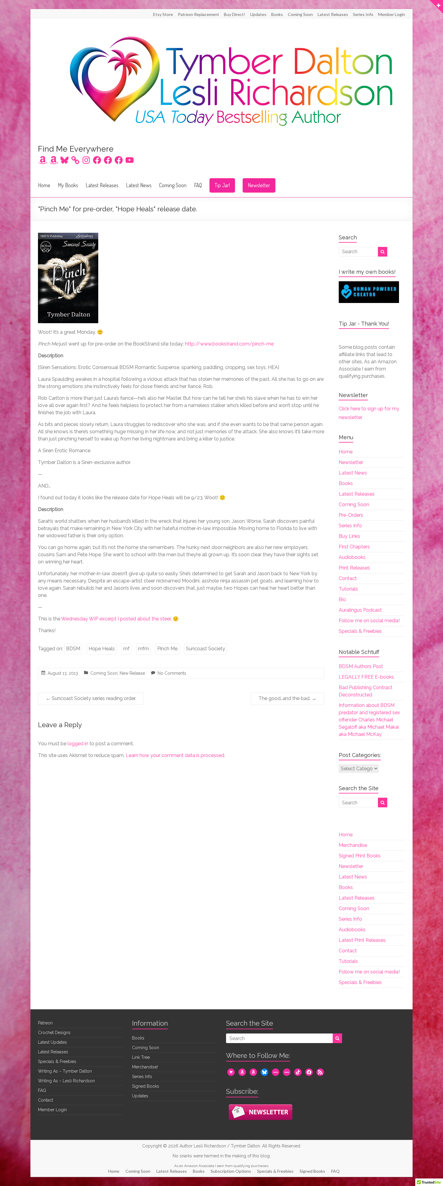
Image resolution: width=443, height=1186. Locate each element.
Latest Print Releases (362, 940)
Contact (348, 578)
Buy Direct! (234, 14)
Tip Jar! (222, 185)
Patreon (45, 1022)
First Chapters (354, 547)
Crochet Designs (54, 1032)
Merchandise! (145, 1067)
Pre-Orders (351, 515)
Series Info (363, 14)
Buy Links (349, 536)
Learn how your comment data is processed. (175, 755)
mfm (143, 648)
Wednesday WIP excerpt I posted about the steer (116, 619)
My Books (68, 185)
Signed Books (145, 1086)
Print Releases (354, 568)
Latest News (139, 185)
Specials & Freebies (360, 631)
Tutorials (348, 589)
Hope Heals (102, 648)
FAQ (198, 185)
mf (126, 648)
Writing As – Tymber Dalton (65, 1071)
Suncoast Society (205, 648)
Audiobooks (352, 557)
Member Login (391, 14)
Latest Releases (333, 14)
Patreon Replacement (198, 14)
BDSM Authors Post (361, 666)
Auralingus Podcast (360, 610)
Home (44, 185)
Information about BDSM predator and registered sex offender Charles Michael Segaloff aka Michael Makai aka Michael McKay (369, 719)
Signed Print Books (360, 856)
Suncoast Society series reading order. (91, 698)
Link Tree (141, 1057)
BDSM (73, 648)
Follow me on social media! (369, 620)
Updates (258, 14)
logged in (78, 743)
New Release (132, 673)
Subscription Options (231, 1171)
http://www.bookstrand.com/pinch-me (229, 344)
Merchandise (353, 845)
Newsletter (259, 185)
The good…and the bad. (287, 698)
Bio (342, 599)
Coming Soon (300, 14)
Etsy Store (163, 14)
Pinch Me (167, 648)
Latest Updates (52, 1042)
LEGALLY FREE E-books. (367, 677)
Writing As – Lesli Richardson (66, 1080)
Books (277, 14)
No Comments (172, 673)
